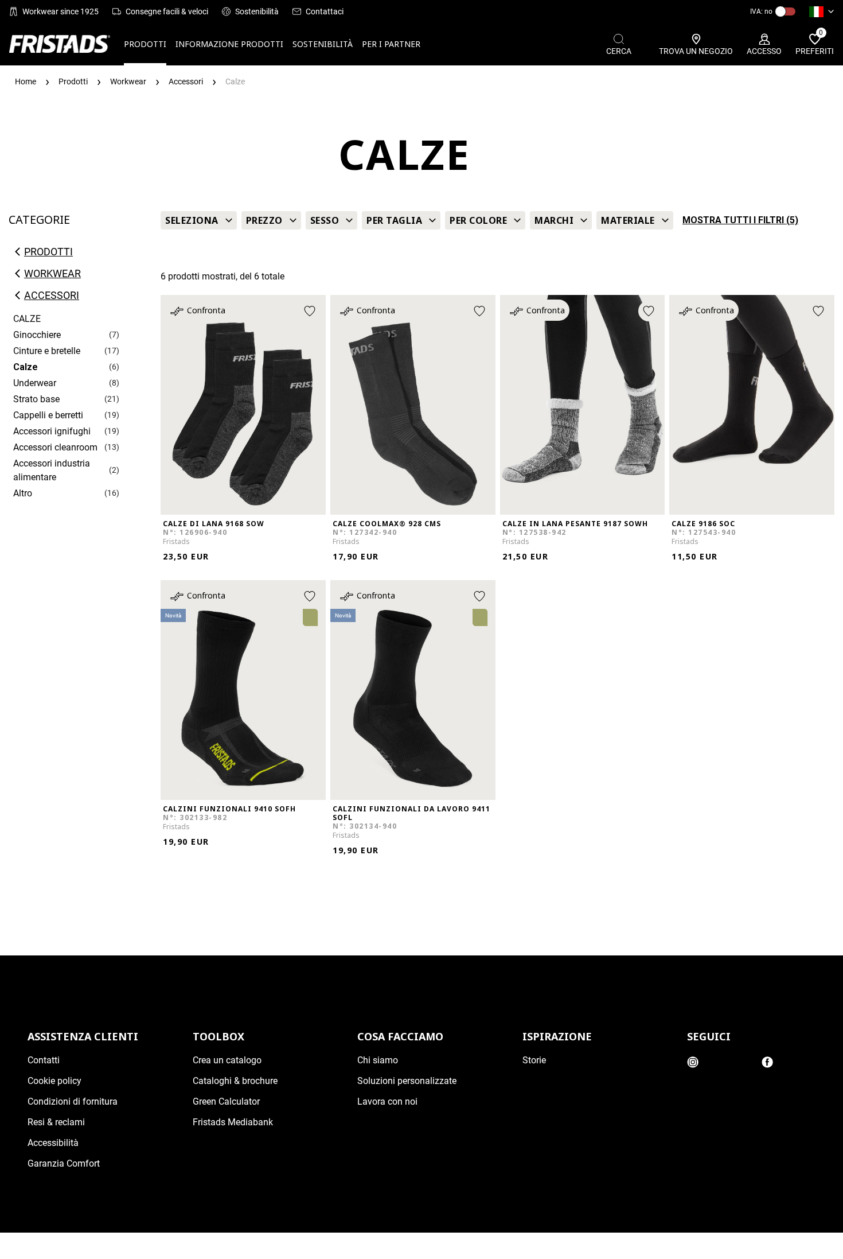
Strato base (36, 399)
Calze (25, 367)
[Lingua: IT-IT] (821, 11)
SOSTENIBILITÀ (322, 43)
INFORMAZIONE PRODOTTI (229, 43)
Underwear (34, 383)
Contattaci (325, 11)
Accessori (51, 295)
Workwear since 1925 (60, 11)
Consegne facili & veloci (167, 11)
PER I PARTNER (391, 43)
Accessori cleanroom (55, 447)
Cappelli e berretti (48, 415)
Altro (22, 493)
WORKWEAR (52, 274)
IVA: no (761, 11)
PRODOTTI (145, 43)
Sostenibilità (257, 11)
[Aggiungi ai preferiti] (309, 311)
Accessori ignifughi (52, 431)
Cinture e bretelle (46, 350)
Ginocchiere (37, 334)
